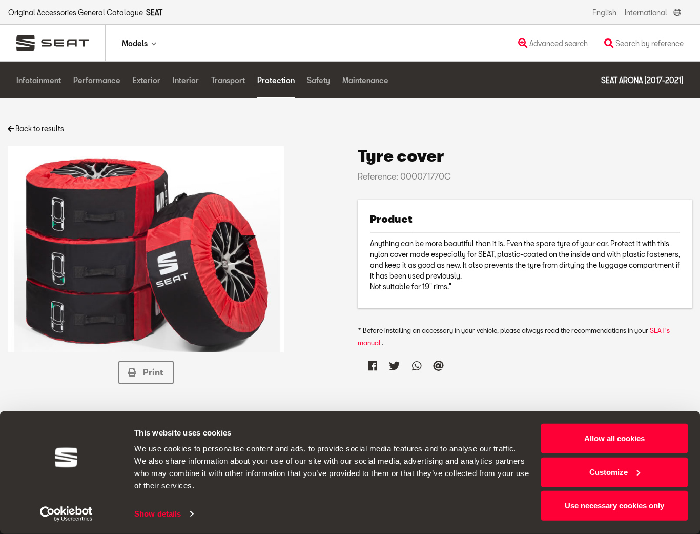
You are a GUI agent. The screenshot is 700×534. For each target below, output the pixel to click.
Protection (276, 80)
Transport (228, 80)
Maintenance (365, 80)
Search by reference (649, 43)
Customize (608, 471)
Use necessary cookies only (614, 505)
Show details (157, 513)
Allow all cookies (614, 438)
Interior (186, 80)
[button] (146, 372)
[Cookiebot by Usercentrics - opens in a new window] (66, 514)
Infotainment (38, 80)
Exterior (146, 80)
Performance (96, 80)
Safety (318, 80)
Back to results (39, 128)
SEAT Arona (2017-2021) (642, 80)
